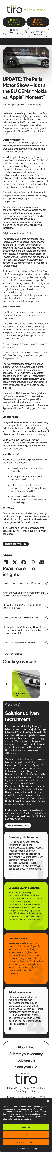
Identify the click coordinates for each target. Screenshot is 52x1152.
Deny (26, 1134)
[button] (47, 1101)
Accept (26, 1127)
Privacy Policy (19, 1148)
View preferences (26, 1142)
